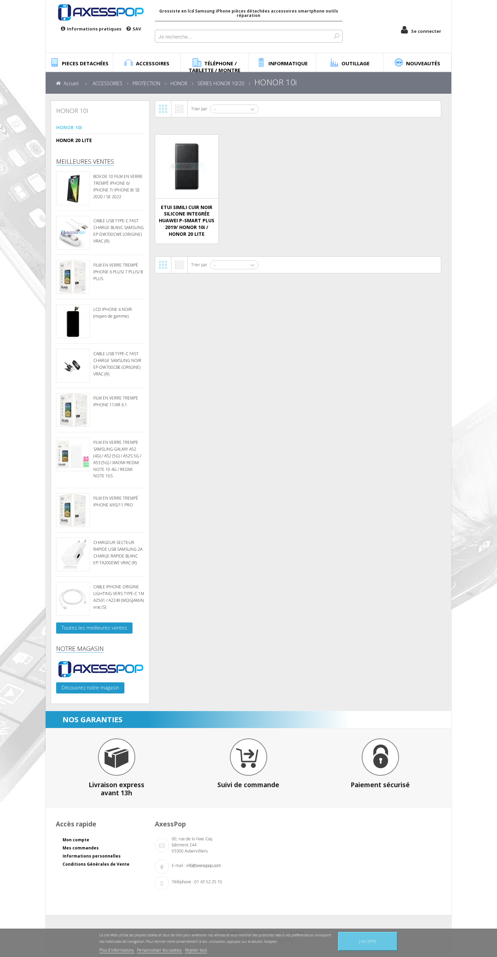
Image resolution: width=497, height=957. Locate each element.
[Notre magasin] (100, 669)
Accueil (71, 83)
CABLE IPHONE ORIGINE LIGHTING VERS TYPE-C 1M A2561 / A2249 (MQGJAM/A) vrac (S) (118, 597)
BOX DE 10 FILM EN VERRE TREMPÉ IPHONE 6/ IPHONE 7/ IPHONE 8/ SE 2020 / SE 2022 (118, 186)
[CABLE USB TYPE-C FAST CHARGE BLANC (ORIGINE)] (73, 233)
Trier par (199, 109)
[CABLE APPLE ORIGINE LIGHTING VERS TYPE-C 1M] (73, 599)
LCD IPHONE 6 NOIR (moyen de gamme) (112, 312)
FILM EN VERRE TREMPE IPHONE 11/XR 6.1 (115, 401)
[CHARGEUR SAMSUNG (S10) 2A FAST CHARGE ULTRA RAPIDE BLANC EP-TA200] (73, 554)
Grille (163, 109)
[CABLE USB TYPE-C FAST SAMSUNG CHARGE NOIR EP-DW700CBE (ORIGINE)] (73, 366)
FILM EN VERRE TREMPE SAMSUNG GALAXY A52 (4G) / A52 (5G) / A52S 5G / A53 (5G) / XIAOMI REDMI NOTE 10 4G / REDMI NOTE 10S (117, 459)
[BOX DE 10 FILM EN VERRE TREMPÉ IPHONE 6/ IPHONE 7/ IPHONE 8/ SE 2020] (73, 188)
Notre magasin (80, 648)
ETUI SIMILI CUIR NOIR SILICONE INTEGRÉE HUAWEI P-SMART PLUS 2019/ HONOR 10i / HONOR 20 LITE (186, 220)
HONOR (178, 83)
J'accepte (367, 941)
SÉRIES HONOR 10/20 (220, 83)
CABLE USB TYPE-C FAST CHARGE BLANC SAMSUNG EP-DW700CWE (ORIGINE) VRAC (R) (118, 231)
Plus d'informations (117, 950)
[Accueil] (100, 12)
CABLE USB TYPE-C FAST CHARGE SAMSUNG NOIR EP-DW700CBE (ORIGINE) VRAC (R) (117, 364)
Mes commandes (81, 848)
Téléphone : (182, 882)
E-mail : (178, 865)
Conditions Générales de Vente (96, 864)
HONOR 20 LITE (74, 140)
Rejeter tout (196, 950)
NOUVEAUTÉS (423, 63)
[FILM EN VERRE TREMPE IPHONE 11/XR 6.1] (73, 410)
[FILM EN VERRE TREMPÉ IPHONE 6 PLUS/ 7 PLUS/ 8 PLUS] (73, 277)
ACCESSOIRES (107, 83)
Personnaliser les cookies (160, 950)
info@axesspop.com (203, 865)
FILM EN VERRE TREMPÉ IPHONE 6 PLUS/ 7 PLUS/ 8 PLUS (118, 271)
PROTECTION (146, 83)
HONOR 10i (69, 127)
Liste (179, 109)
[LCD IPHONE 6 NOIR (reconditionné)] (73, 321)
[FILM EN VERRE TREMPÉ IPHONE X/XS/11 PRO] (73, 510)
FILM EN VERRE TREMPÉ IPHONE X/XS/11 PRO (115, 501)
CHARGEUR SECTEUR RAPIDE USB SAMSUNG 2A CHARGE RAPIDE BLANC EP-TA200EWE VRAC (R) (117, 552)
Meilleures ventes (85, 161)
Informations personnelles (92, 856)
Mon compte (76, 840)
